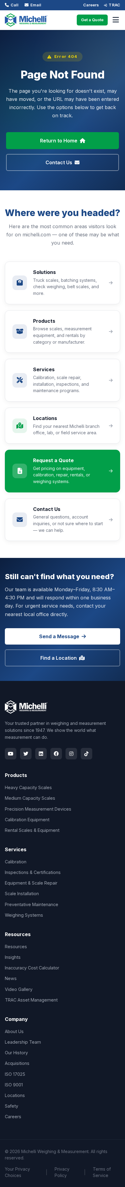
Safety (11, 1106)
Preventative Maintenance (31, 904)
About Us (14, 1031)
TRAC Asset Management (31, 999)
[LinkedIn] (41, 753)
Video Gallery (18, 989)
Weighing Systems (24, 915)
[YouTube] (10, 753)
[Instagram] (71, 753)
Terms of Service (102, 1172)
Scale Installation (22, 893)
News (11, 978)
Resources (16, 946)
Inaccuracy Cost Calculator (32, 967)
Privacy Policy (62, 1172)
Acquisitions (17, 1063)
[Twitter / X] (26, 753)
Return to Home (58, 141)
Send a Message (59, 636)
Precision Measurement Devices (38, 809)
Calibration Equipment (27, 819)
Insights (13, 957)
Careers (91, 4)
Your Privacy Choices (17, 1172)
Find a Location (58, 658)
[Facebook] (56, 753)
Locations (15, 1095)
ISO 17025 (15, 1074)
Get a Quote (92, 19)
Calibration (15, 861)
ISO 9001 (14, 1084)
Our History (16, 1052)
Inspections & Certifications (33, 872)
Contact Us (59, 162)
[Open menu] (115, 20)
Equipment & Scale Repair (31, 882)
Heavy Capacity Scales (28, 787)
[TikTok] (86, 753)
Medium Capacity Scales (30, 798)
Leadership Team (23, 1042)
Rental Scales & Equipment (32, 830)
